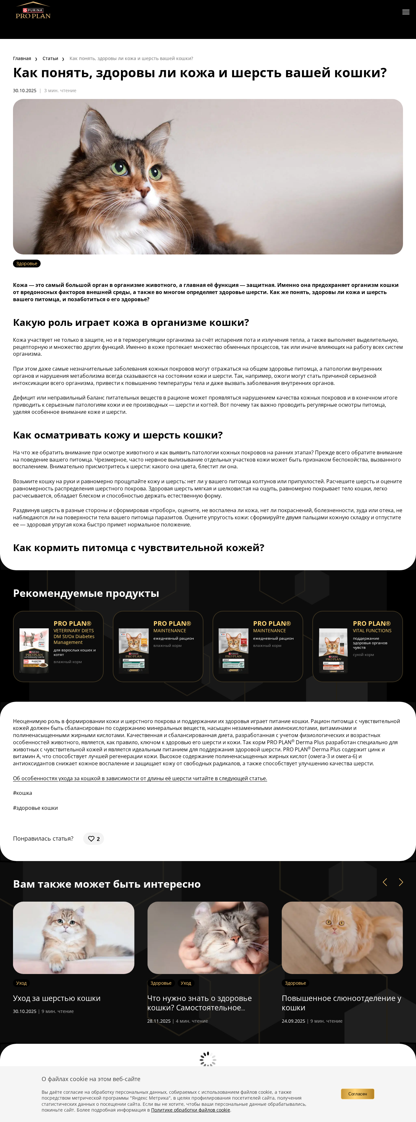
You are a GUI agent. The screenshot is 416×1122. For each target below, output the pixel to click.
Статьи (50, 58)
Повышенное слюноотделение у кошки (341, 1003)
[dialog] (208, 1094)
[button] (385, 882)
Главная (22, 58)
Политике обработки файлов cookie (190, 1110)
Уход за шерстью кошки (57, 998)
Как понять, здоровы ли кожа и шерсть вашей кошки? (131, 58)
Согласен (357, 1093)
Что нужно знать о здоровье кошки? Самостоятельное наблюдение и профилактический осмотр (199, 1012)
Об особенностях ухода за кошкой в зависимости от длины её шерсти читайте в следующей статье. (140, 778)
